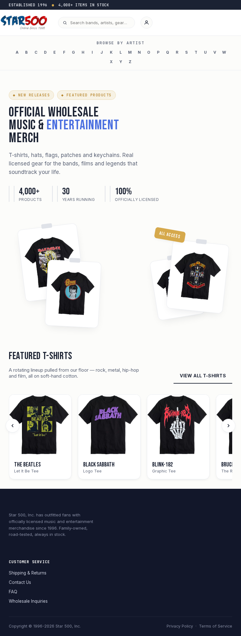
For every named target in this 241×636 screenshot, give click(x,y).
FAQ (13, 591)
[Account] (147, 23)
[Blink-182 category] (178, 426)
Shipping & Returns (27, 572)
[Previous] (12, 426)
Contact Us (20, 582)
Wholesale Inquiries (28, 601)
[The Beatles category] (40, 426)
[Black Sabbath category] (109, 426)
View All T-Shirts (203, 375)
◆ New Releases (31, 95)
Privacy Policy (180, 626)
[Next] (228, 426)
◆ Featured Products (86, 95)
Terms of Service (215, 626)
